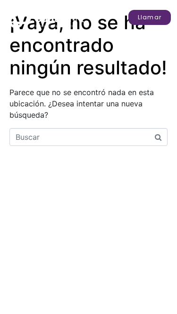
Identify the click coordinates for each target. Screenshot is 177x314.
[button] (149, 17)
